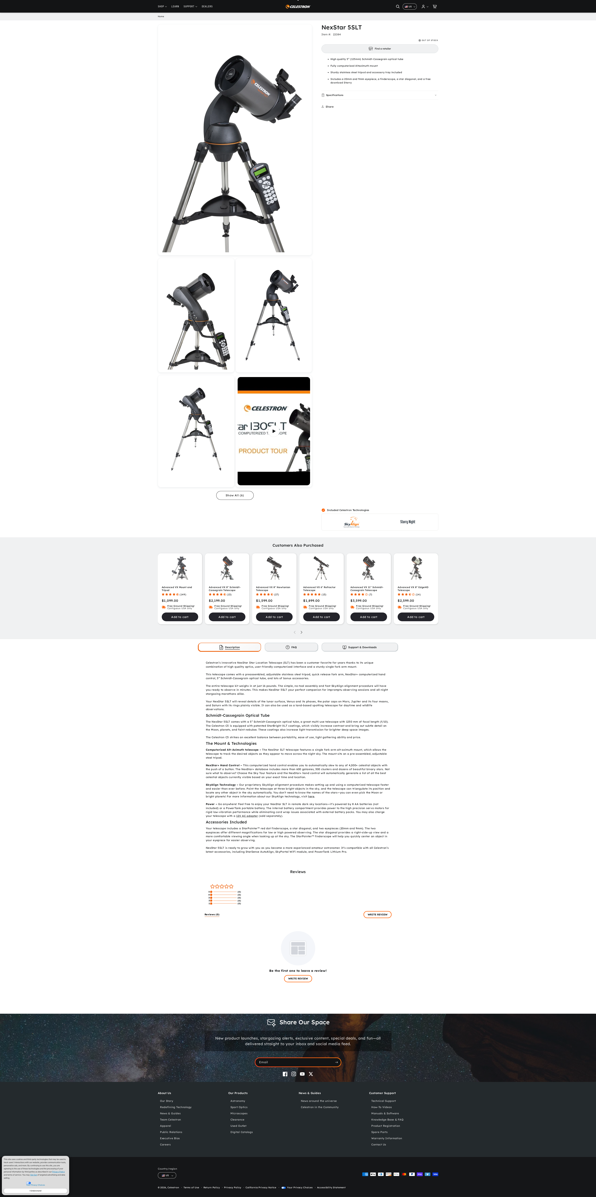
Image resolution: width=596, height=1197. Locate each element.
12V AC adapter (247, 815)
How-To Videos (381, 1107)
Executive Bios (170, 1138)
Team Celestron (170, 1119)
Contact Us (378, 1144)
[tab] (229, 647)
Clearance (237, 1119)
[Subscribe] (337, 1062)
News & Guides (170, 1113)
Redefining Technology (176, 1107)
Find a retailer (383, 48)
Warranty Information (386, 1138)
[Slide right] (301, 632)
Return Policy (211, 1187)
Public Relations (171, 1132)
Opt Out (33, 1175)
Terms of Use (191, 1187)
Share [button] (330, 106)
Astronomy (237, 1100)
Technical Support (383, 1100)
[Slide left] (294, 632)
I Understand (35, 1191)
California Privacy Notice (261, 1187)
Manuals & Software (385, 1113)
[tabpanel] (298, 757)
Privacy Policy (58, 1172)
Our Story (166, 1100)
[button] (398, 6)
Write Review (377, 914)
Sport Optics (239, 1107)
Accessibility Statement (331, 1187)
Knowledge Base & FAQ (387, 1119)
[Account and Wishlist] (425, 6)
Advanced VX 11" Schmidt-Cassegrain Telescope (366, 589)
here (311, 796)
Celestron (173, 1187)
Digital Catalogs (241, 1132)
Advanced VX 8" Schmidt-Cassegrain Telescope (225, 589)
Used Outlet (238, 1125)
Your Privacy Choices (300, 1187)
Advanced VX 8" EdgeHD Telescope (413, 589)
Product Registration (385, 1125)
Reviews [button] (212, 914)
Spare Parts (379, 1132)
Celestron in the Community (320, 1107)
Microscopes (239, 1113)
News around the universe (319, 1100)
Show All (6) (235, 495)
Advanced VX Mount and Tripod (177, 589)
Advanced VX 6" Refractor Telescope (319, 589)
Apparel (165, 1125)
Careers (165, 1144)
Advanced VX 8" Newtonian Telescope (273, 589)
